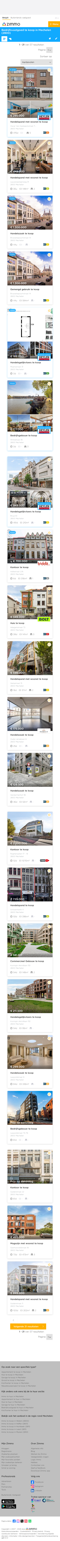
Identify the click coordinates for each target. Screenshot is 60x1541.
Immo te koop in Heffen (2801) (14, 1424)
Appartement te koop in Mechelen (16, 1372)
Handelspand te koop (22, 905)
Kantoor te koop (19, 567)
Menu (55, 24)
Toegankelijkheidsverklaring (47, 1536)
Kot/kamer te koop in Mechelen (15, 1383)
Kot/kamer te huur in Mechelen (14, 1410)
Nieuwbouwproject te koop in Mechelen (18, 1386)
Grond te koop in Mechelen (13, 1380)
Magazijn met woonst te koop (26, 1243)
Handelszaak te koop (21, 233)
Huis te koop (17, 623)
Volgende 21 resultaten (27, 1326)
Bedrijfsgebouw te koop (23, 435)
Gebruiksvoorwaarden (10, 1531)
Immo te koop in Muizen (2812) (14, 1432)
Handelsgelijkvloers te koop (25, 362)
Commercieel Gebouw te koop (27, 961)
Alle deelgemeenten (26, 1536)
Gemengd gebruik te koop (24, 289)
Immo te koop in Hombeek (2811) (15, 1426)
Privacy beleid (37, 1531)
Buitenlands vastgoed (21, 18)
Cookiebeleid (25, 1531)
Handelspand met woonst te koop (29, 122)
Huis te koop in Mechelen (12, 1375)
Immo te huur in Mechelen (12, 1396)
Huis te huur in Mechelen (11, 1402)
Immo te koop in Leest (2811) (13, 1429)
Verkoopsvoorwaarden (28, 1534)
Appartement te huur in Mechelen (15, 1399)
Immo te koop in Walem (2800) (15, 1421)
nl (56, 18)
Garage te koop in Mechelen (13, 1377)
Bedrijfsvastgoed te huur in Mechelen (17, 1407)
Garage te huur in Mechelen (13, 1405)
